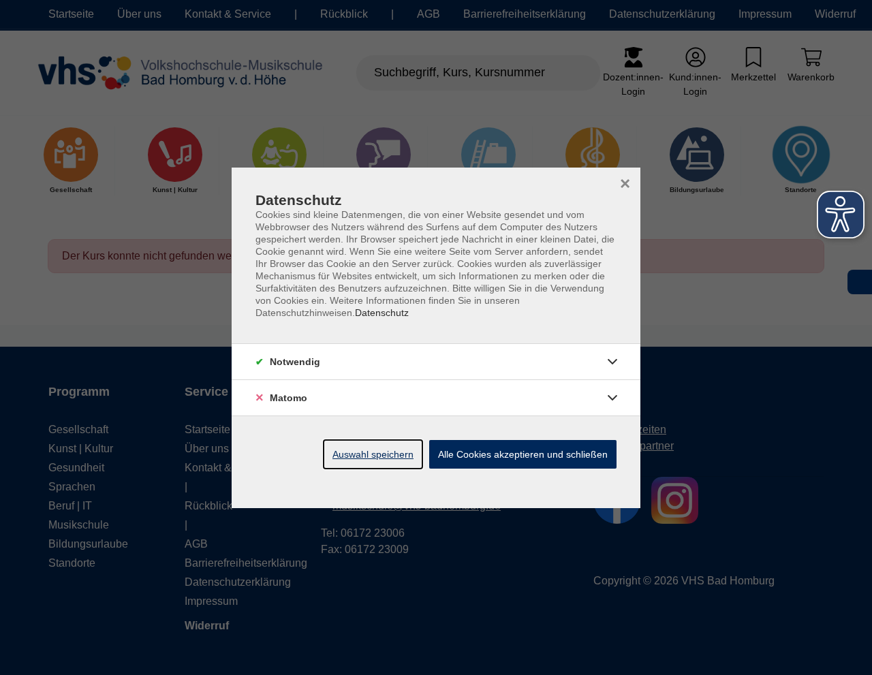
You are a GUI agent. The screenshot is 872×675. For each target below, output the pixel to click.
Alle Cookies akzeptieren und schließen (523, 454)
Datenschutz (382, 312)
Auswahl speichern (373, 454)
